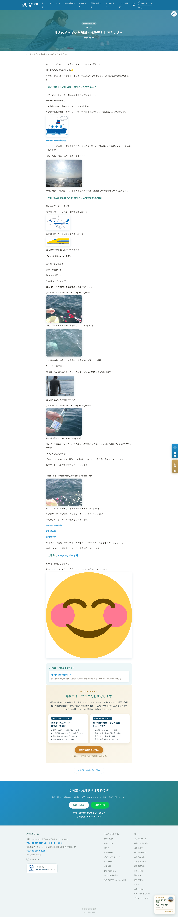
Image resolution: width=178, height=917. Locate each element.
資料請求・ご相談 (145, 5)
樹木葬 (106, 848)
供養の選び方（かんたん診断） (116, 880)
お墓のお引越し (110, 871)
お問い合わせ (79, 805)
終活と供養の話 (39, 54)
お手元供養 (108, 852)
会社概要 (137, 884)
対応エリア (138, 875)
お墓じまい (108, 843)
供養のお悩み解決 (141, 843)
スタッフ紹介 (139, 871)
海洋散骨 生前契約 (111, 875)
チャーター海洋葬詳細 (56, 140)
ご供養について (140, 839)
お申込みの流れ (140, 857)
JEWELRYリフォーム (112, 857)
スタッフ (54, 569)
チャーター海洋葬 (54, 525)
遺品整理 (107, 866)
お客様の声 (138, 848)
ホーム (29, 54)
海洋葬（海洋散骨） (112, 834)
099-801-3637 (96, 812)
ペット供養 (108, 862)
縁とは (136, 834)
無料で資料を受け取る (89, 750)
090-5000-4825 (93, 817)
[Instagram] (134, 4)
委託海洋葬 (51, 531)
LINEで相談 (100, 805)
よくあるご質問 (140, 862)
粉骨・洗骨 (108, 839)
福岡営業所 (138, 880)
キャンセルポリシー (142, 894)
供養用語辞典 (139, 866)
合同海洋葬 (51, 537)
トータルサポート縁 (67, 555)
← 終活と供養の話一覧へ (89, 770)
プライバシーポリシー (142, 898)
